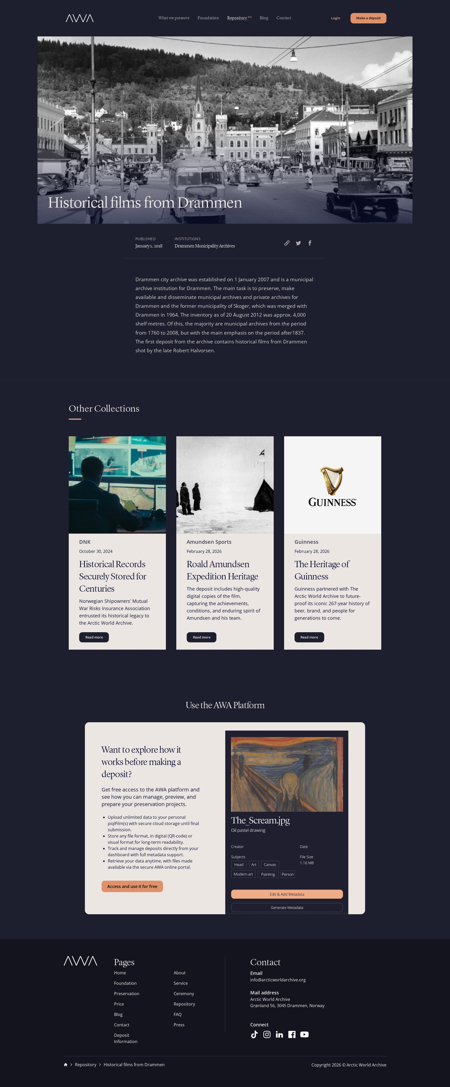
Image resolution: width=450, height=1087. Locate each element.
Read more (94, 637)
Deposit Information (126, 1038)
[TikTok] (254, 1034)
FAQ (178, 1014)
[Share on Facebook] (310, 243)
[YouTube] (304, 1034)
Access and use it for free (132, 886)
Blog (264, 18)
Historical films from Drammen (134, 1064)
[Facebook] (292, 1034)
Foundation (208, 18)
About (180, 973)
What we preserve (174, 18)
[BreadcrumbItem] (66, 1065)
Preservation (126, 993)
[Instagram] (267, 1034)
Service (181, 983)
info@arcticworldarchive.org (278, 980)
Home (120, 973)
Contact (284, 18)
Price (119, 1004)
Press (179, 1025)
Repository (184, 1004)
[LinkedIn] (279, 1034)
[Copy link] (287, 243)
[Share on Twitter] (298, 243)
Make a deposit (368, 18)
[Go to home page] (111, 18)
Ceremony (184, 993)
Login (335, 18)
